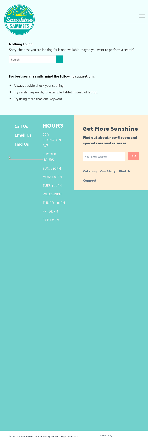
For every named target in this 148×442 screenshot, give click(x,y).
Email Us (23, 135)
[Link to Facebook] (120, 435)
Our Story (108, 171)
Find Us (22, 144)
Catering (90, 171)
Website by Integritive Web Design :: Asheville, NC (56, 436)
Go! (134, 156)
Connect (89, 180)
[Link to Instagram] (134, 435)
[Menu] (140, 15)
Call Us (21, 126)
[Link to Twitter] (127, 435)
